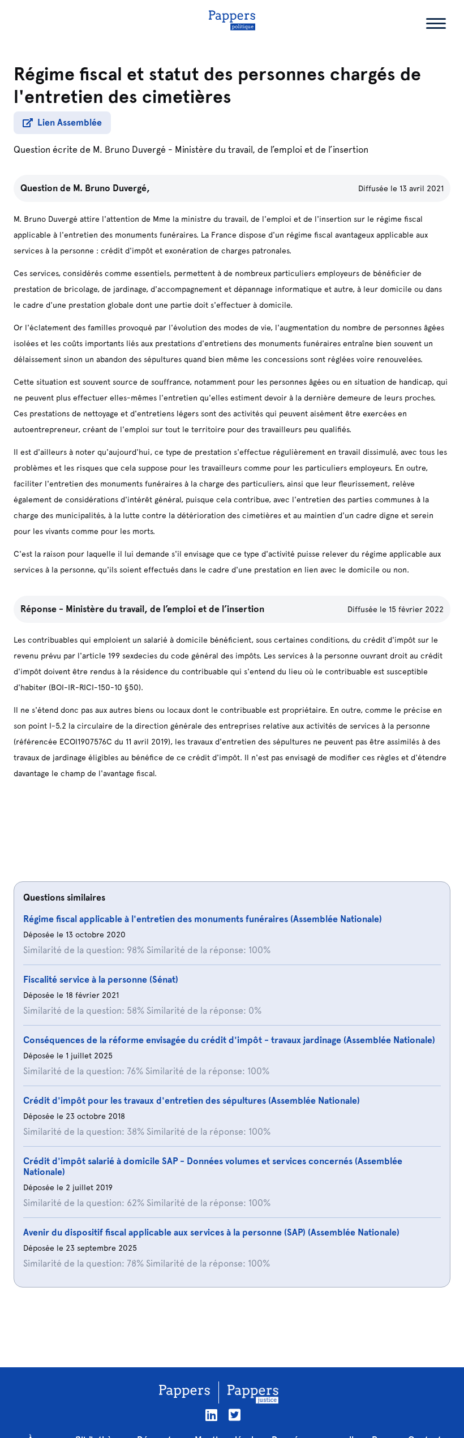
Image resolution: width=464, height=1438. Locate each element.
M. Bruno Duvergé (129, 149)
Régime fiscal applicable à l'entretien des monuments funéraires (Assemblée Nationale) (202, 919)
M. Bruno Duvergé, (111, 188)
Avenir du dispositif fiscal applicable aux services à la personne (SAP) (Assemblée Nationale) (211, 1232)
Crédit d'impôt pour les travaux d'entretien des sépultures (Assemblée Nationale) (191, 1100)
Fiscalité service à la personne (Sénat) (100, 979)
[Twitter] (234, 1415)
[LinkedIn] (211, 1415)
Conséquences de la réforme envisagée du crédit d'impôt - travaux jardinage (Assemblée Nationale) (229, 1040)
